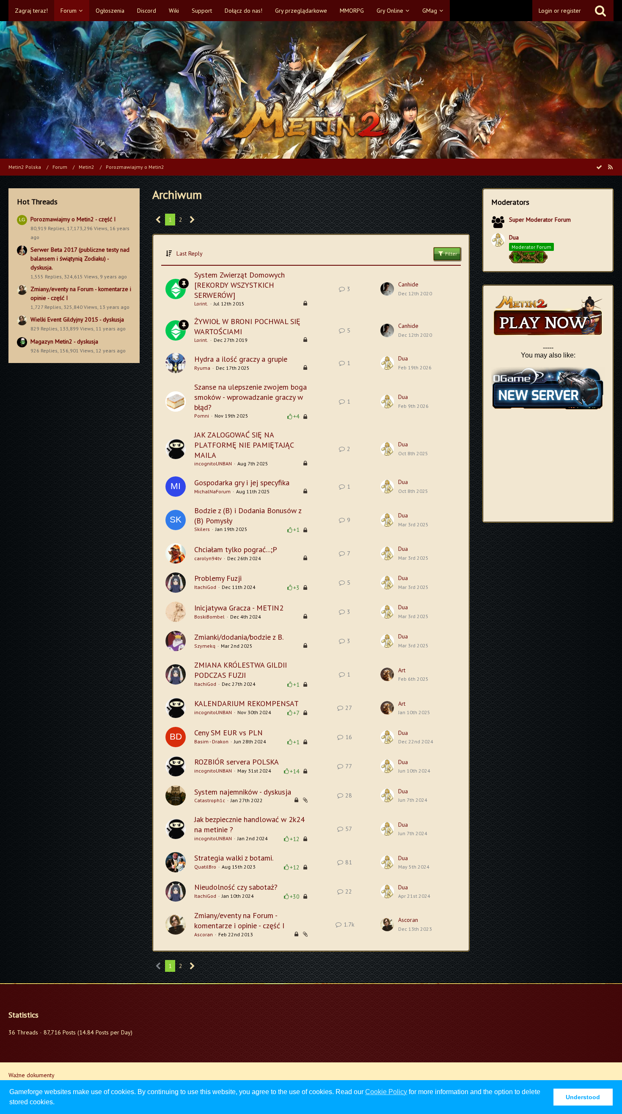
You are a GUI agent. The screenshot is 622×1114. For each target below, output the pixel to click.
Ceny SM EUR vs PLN (228, 732)
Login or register (560, 10)
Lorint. (201, 303)
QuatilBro (205, 867)
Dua (403, 358)
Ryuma (202, 368)
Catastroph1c (209, 800)
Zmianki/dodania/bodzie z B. (238, 637)
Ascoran (203, 934)
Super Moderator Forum (540, 219)
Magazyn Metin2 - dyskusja (64, 341)
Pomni (201, 416)
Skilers (202, 529)
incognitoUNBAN (213, 463)
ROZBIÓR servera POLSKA (236, 762)
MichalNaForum (212, 491)
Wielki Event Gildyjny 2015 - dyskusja (77, 319)
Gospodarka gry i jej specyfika (241, 482)
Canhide (408, 284)
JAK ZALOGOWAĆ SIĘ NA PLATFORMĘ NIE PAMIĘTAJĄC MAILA (244, 444)
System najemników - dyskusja (242, 792)
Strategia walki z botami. (233, 858)
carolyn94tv (208, 558)
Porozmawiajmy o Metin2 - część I (73, 219)
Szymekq (204, 646)
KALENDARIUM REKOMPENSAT (246, 703)
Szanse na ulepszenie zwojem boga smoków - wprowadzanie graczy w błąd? (250, 397)
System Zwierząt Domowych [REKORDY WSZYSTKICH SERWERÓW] (239, 285)
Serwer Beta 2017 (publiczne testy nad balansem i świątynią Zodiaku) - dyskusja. (79, 258)
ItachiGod (205, 587)
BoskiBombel (209, 616)
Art (401, 670)
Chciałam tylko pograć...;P (235, 549)
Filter (450, 253)
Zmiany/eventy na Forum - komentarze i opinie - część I (239, 920)
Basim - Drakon (211, 741)
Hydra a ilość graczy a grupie (240, 359)
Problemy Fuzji (218, 578)
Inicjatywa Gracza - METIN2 (238, 608)
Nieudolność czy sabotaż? (236, 887)
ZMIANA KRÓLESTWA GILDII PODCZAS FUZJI (240, 670)
